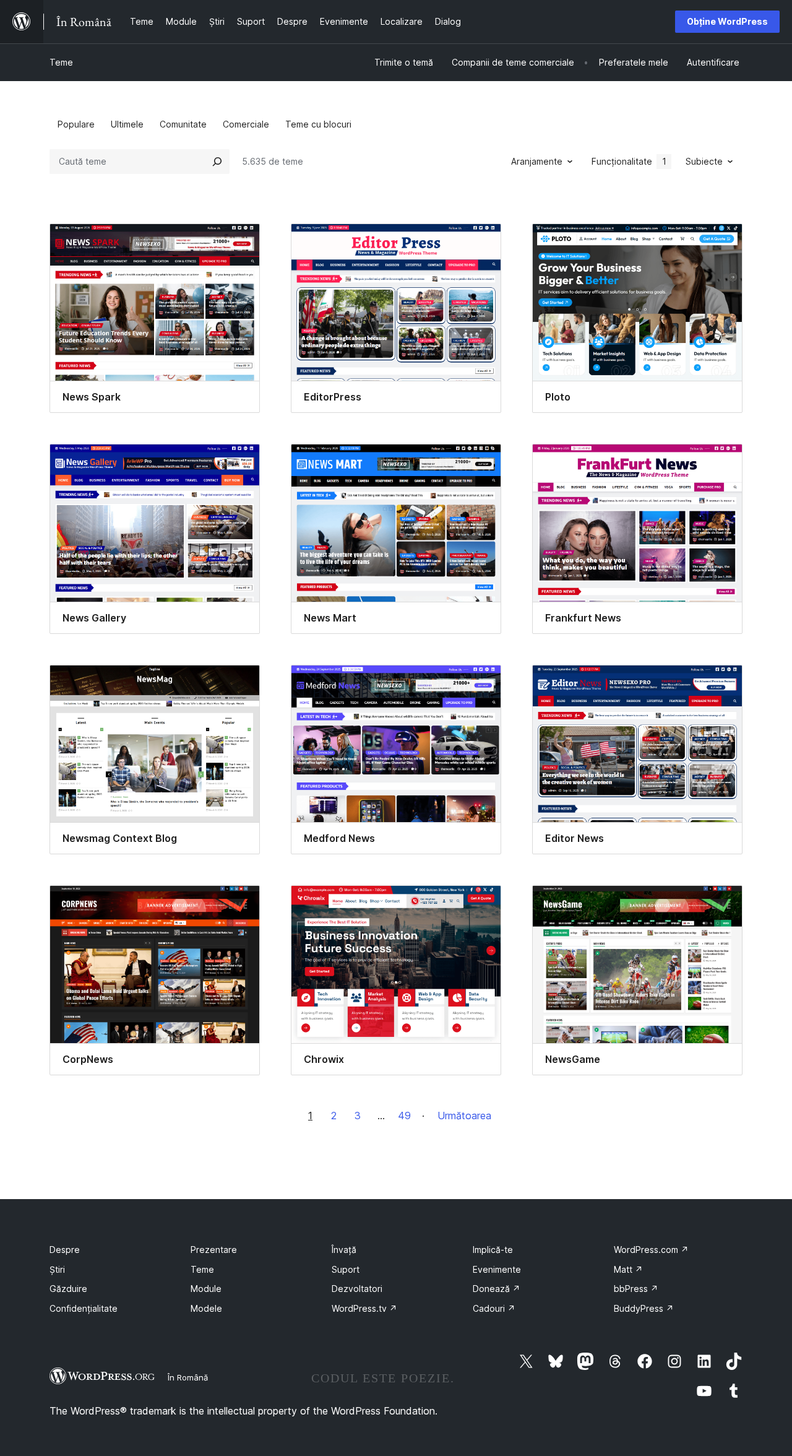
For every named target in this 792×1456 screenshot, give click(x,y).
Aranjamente (536, 161)
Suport (345, 1269)
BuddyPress (644, 1308)
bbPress (636, 1288)
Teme (61, 62)
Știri (57, 1269)
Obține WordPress (727, 21)
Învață (344, 1249)
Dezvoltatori (357, 1288)
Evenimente (497, 1269)
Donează (496, 1288)
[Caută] (217, 161)
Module (206, 1288)
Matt (628, 1269)
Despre (65, 1249)
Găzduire (68, 1288)
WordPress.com (651, 1249)
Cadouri (494, 1308)
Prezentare (214, 1249)
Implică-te (493, 1249)
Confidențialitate (84, 1308)
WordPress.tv (364, 1308)
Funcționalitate (629, 161)
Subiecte (704, 161)
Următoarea (464, 1115)
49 (404, 1115)
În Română (188, 1377)
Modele (206, 1308)
